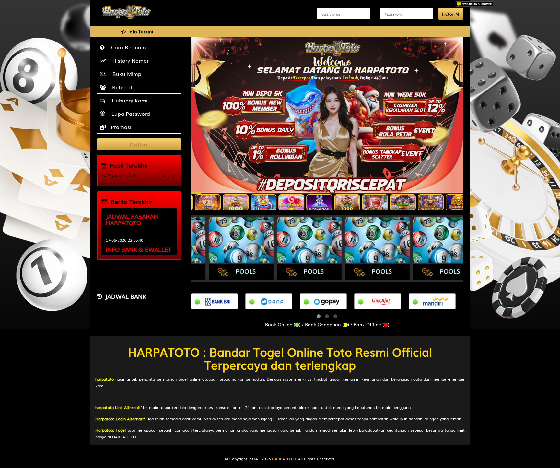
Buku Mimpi (126, 74)
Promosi (120, 127)
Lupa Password (129, 113)
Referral (120, 87)
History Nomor (129, 60)
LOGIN (451, 14)
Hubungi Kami (128, 100)
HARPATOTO (284, 459)
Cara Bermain (127, 47)
